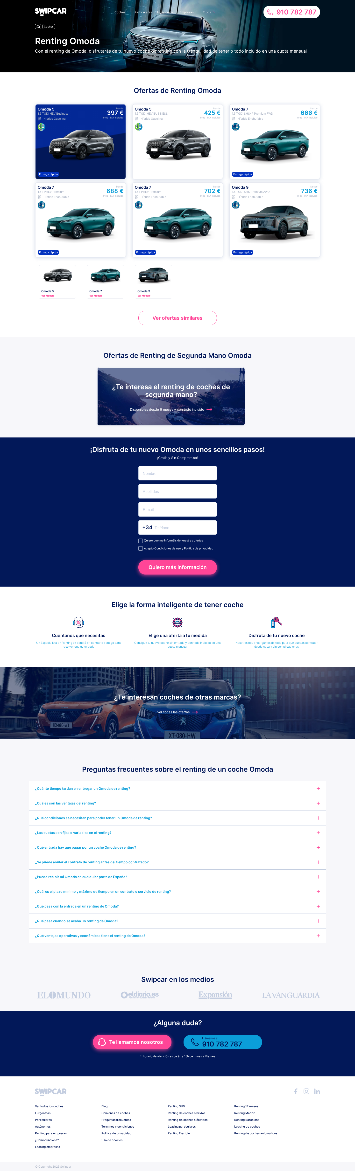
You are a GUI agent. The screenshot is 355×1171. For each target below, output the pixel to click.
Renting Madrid (245, 1113)
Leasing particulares (182, 1126)
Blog (104, 1106)
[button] (50, 14)
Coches (120, 12)
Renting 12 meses (246, 1106)
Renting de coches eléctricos (187, 1120)
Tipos (207, 12)
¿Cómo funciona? (47, 1140)
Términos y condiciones (117, 1126)
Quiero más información (178, 567)
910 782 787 (296, 12)
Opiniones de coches (115, 1113)
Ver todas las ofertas (173, 712)
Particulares (143, 12)
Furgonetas (42, 1113)
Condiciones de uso (167, 548)
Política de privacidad (198, 548)
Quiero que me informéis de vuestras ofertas (173, 540)
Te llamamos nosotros (136, 1042)
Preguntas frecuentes (116, 1120)
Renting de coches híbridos (186, 1113)
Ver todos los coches (49, 1106)
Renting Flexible (179, 1133)
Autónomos (165, 12)
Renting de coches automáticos (255, 1133)
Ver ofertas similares (177, 318)
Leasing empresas (47, 1147)
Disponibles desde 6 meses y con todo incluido (167, 409)
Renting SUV (176, 1106)
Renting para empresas (51, 1133)
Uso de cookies (111, 1140)
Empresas (187, 12)
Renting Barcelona (246, 1120)
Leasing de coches (247, 1126)
